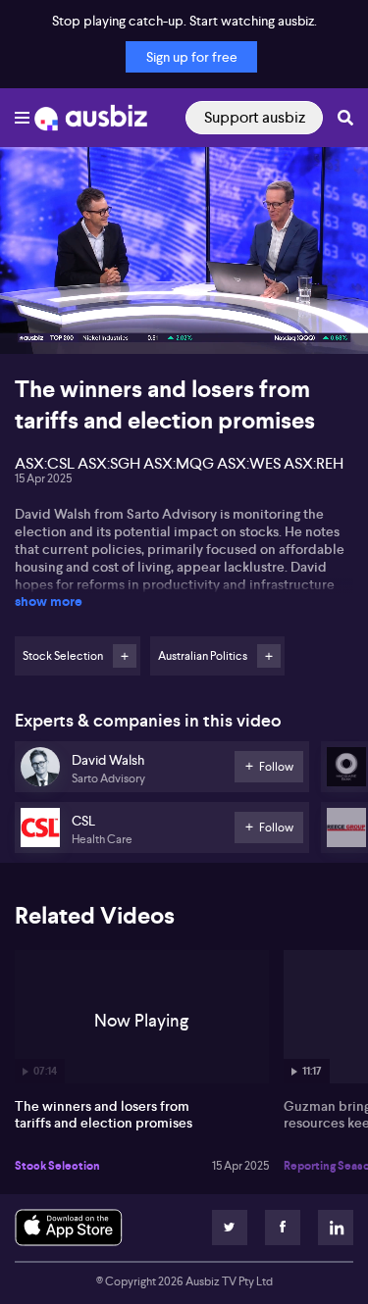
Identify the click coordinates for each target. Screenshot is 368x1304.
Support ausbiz (254, 117)
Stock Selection (57, 1166)
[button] (35, 318)
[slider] (184, 283)
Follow (124, 656)
